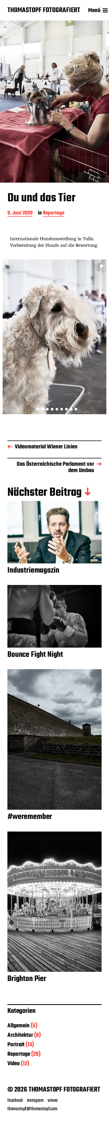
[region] (54, 336)
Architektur (20, 1035)
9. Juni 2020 (20, 214)
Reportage (53, 214)
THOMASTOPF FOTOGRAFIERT (43, 10)
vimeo (53, 1100)
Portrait (16, 1044)
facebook (15, 1100)
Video (13, 1063)
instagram (35, 1100)
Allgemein (18, 1025)
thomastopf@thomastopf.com (32, 1109)
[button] (33, 409)
